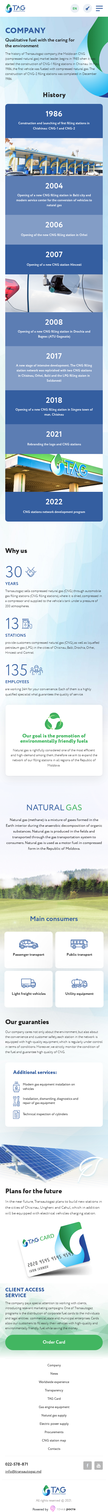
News (54, 1373)
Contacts (54, 1449)
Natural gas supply (54, 1415)
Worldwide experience (54, 1382)
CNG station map (54, 1440)
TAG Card (54, 1399)
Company (54, 1365)
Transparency (54, 1390)
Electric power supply (54, 1424)
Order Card (54, 1342)
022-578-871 (16, 1464)
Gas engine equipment (54, 1407)
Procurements (54, 1432)
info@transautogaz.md (23, 1471)
